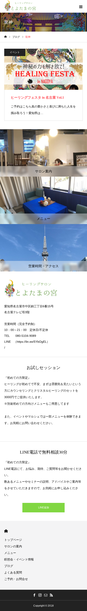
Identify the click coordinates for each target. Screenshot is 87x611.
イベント (15, 52)
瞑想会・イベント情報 (19, 559)
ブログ (8, 566)
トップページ (13, 539)
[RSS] (51, 595)
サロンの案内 (13, 546)
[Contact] (46, 595)
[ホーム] (5, 36)
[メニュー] (80, 6)
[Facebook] (34, 595)
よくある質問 (13, 572)
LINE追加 (43, 507)
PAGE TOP (81, 588)
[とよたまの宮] (20, 6)
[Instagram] (40, 595)
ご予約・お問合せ (16, 579)
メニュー (10, 553)
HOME (6, 531)
